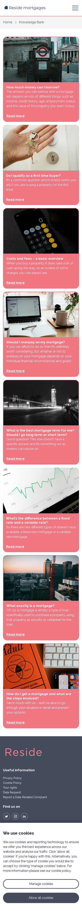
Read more (15, 116)
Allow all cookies (41, 898)
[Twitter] (6, 816)
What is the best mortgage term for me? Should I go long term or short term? (40, 432)
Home (7, 22)
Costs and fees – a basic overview (34, 259)
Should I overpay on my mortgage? (35, 342)
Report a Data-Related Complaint (25, 797)
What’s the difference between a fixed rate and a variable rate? (38, 520)
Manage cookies (41, 884)
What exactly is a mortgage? (30, 606)
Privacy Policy (12, 778)
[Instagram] (15, 816)
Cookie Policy (12, 782)
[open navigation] (75, 8)
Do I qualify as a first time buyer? (33, 176)
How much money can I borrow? (33, 87)
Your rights (10, 787)
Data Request (12, 792)
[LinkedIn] (24, 816)
